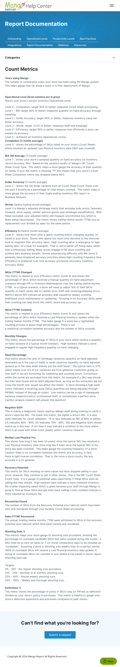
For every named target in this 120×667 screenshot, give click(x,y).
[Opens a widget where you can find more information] (108, 661)
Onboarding (14, 38)
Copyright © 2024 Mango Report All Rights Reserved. (37, 656)
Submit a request (60, 634)
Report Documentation (40, 45)
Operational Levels (37, 38)
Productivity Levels (64, 38)
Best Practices (88, 38)
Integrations (14, 45)
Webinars (63, 45)
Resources (80, 45)
